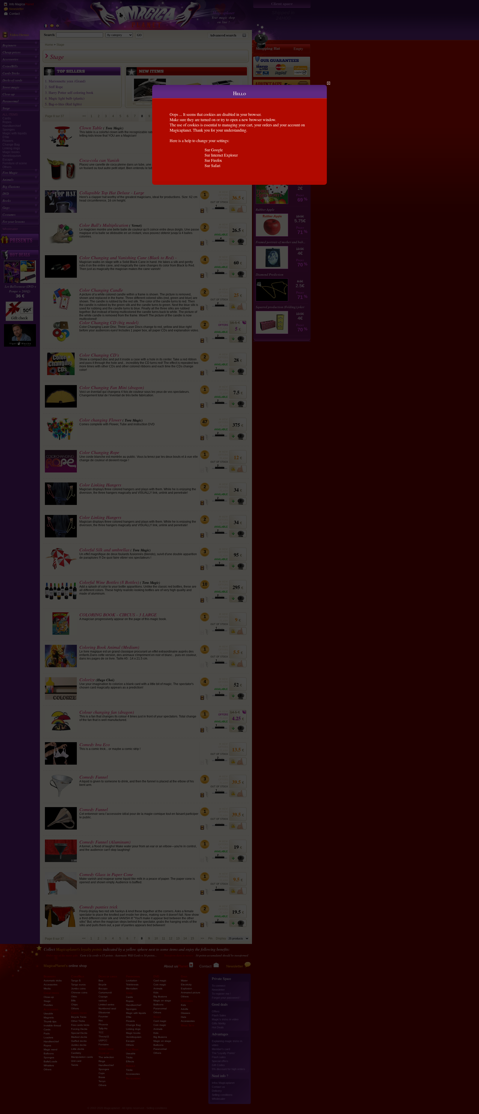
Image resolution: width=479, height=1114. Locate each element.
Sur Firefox (213, 160)
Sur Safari (212, 165)
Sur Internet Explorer (221, 155)
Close (328, 83)
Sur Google (214, 149)
